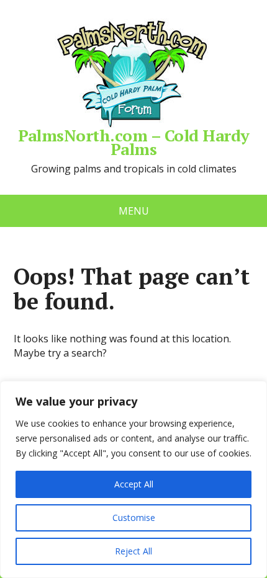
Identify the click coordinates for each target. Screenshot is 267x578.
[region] (133, 479)
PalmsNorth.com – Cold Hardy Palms (134, 140)
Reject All (133, 551)
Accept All (133, 484)
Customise (133, 517)
